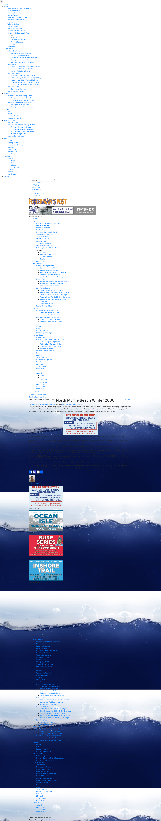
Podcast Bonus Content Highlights (23, 131)
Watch (9, 111)
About (6, 138)
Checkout (14, 165)
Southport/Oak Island (15, 28)
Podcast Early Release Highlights (22, 129)
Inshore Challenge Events (16, 51)
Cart (12, 163)
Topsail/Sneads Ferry (14, 22)
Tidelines (14, 44)
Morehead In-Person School (21, 98)
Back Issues (11, 154)
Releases (14, 37)
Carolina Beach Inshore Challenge (23, 62)
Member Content (10, 120)
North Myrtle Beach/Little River (18, 33)
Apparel (10, 158)
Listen (9, 114)
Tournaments (8, 49)
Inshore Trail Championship (20, 71)
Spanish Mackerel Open (15, 91)
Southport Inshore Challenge (21, 60)
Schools (6, 93)
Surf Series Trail (13, 87)
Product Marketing (42, 776)
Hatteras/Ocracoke (14, 13)
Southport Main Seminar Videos (22, 107)
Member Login (12, 122)
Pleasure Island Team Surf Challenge (24, 75)
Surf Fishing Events (14, 73)
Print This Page (67, 404)
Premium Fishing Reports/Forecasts (19, 8)
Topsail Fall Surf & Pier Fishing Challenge (25, 84)
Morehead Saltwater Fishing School (19, 96)
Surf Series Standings (18, 89)
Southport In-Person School (21, 105)
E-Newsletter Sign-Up (15, 145)
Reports (6, 6)
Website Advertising (43, 769)
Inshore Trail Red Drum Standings (23, 69)
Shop (13, 160)
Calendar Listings (42, 783)
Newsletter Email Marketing (46, 774)
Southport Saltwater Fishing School (20, 102)
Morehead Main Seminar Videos (22, 100)
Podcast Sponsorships (15, 118)
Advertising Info (38, 762)
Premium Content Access (16, 136)
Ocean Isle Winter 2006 (38, 395)
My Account (15, 167)
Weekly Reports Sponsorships (46, 780)
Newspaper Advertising (44, 767)
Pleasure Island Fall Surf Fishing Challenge (26, 82)
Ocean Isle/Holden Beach (16, 31)
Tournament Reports (18, 40)
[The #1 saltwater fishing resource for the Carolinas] (48, 202)
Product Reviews (17, 42)
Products (7, 156)
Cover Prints (11, 169)
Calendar (7, 176)
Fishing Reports (38, 639)
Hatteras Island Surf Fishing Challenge (24, 80)
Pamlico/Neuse (12, 15)
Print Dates (11, 147)
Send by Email (78, 404)
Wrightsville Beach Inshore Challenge (24, 58)
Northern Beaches (13, 11)
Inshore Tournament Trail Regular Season (25, 67)
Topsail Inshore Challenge (20, 55)
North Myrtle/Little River (44, 666)
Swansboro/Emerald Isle (16, 20)
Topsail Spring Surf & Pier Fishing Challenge (26, 78)
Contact (10, 140)
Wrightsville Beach (13, 24)
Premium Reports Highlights (21, 127)
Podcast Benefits (13, 116)
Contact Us (37, 195)
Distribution (11, 149)
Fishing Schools (38, 727)
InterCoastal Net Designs (51, 820)
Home (6, 4)
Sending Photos (13, 143)
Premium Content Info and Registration (21, 125)
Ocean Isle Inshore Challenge (21, 53)
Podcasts (7, 109)
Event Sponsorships (43, 771)
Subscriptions (12, 152)
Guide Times (11, 46)
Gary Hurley (128, 399)
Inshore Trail (11, 64)
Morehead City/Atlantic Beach (17, 17)
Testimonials (40, 765)
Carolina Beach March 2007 (38, 397)
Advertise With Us (39, 193)
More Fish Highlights (18, 134)
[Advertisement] (46, 598)
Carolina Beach (12, 26)
